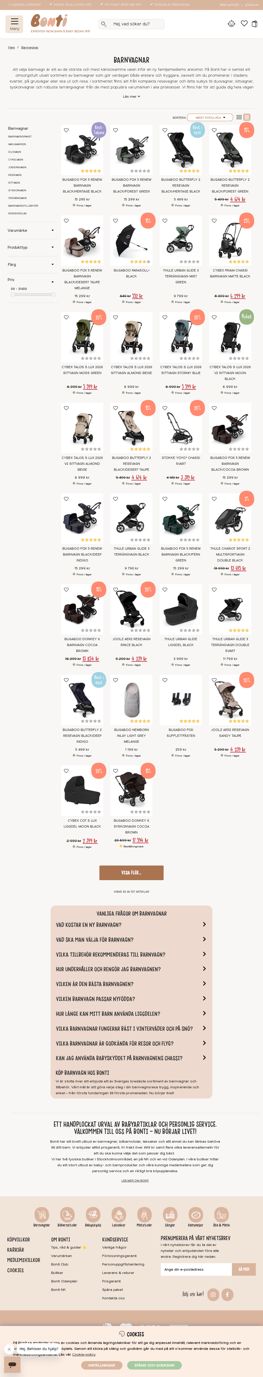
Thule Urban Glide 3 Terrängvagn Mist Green (181, 276)
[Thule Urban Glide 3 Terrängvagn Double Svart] (230, 609)
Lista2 (239, 117)
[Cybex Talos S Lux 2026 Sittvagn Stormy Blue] (181, 337)
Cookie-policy (83, 1354)
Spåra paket (112, 1290)
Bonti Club (59, 1264)
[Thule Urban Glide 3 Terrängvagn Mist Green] (181, 240)
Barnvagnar (30, 47)
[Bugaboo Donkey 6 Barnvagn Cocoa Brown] (82, 609)
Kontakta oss (113, 1298)
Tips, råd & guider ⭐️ (69, 1247)
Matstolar (144, 1225)
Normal (246, 117)
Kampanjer (195, 1225)
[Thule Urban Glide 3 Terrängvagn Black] (131, 519)
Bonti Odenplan (64, 1281)
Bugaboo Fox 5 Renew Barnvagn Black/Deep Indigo (82, 554)
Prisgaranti (111, 1281)
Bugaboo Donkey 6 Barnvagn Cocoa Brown (82, 645)
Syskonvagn (17, 190)
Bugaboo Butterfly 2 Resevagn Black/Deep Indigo (82, 736)
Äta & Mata (221, 1225)
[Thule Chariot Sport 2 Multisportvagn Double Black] (230, 519)
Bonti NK (58, 1290)
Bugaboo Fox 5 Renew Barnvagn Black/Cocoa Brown (230, 464)
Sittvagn (14, 182)
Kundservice (115, 1240)
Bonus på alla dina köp (72, 4)
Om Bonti (60, 1240)
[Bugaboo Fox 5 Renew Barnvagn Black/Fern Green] (181, 519)
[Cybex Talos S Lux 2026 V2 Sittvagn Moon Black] (230, 337)
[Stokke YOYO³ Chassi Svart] (181, 428)
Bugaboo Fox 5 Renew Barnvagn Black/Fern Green (181, 554)
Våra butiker (229, 5)
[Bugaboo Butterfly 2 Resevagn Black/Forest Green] (230, 150)
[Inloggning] (231, 24)
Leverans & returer (118, 1273)
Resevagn (15, 175)
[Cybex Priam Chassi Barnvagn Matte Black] (230, 240)
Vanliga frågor (114, 1247)
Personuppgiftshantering (123, 1264)
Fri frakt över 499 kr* (123, 4)
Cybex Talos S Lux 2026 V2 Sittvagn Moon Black (230, 373)
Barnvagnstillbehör (23, 205)
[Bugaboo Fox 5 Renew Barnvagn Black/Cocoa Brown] (230, 428)
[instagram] (212, 1294)
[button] (252, 24)
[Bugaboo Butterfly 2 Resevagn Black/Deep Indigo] (82, 700)
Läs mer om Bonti (135, 1180)
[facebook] (227, 1294)
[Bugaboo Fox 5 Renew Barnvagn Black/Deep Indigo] (82, 519)
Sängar (170, 1225)
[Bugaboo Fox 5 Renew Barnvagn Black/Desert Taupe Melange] (82, 240)
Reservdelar (17, 213)
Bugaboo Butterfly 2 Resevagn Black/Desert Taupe (131, 464)
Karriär (15, 1250)
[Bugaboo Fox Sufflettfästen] (181, 700)
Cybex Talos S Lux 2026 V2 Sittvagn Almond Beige (82, 464)
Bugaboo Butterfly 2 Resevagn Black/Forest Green (230, 186)
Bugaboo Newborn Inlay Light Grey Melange (131, 736)
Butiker (57, 1273)
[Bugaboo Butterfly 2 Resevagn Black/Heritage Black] (181, 150)
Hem (11, 47)
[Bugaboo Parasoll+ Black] (131, 240)
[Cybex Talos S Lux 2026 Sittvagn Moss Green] (82, 337)
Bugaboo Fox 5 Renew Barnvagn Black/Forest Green (131, 186)
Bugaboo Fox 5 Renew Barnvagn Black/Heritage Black (82, 186)
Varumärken (17, 144)
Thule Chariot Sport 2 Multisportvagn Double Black (230, 554)
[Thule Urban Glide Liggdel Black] (181, 609)
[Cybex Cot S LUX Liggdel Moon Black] (82, 791)
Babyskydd (93, 1225)
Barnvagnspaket (20, 136)
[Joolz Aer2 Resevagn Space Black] (131, 609)
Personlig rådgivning (172, 4)
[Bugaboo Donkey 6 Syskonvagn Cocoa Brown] (131, 791)
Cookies (15, 1270)
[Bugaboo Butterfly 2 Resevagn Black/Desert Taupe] (131, 428)
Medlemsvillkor (23, 1260)
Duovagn (14, 152)
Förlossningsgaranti (119, 1256)
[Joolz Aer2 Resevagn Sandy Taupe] (230, 700)
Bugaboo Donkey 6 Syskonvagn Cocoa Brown (131, 827)
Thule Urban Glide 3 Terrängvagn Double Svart (230, 645)
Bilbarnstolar (67, 1225)
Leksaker (119, 1225)
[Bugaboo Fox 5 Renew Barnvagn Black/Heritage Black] (82, 150)
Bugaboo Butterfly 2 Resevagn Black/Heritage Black (180, 186)
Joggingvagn (17, 167)
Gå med (244, 1269)
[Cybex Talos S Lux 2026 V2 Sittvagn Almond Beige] (82, 428)
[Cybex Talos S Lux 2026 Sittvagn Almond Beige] (131, 337)
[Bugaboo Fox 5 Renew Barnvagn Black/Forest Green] (131, 150)
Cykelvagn (15, 159)
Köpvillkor (18, 1240)
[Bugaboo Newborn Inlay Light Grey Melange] (131, 700)
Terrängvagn (17, 198)
